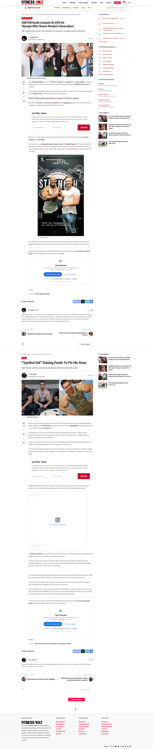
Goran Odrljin (33, 374)
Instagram (61, 278)
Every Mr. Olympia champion (105, 74)
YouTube (75, 278)
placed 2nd (67, 103)
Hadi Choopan (107, 61)
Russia (58, 643)
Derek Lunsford (107, 51)
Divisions (76, 7)
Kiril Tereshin (42, 643)
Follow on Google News (53, 274)
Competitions (66, 7)
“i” (73, 426)
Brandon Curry (58, 144)
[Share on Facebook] (24, 88)
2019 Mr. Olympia (27, 18)
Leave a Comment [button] (86, 344)
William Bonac (71, 144)
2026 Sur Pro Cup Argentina (111, 18)
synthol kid (68, 643)
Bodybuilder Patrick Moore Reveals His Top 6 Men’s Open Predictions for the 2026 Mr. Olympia (120, 126)
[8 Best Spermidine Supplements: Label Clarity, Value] (102, 144)
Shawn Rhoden (37, 82)
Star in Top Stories (70, 274)
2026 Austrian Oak (108, 23)
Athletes (57, 7)
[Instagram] (92, 660)
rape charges (80, 82)
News (89, 7)
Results (25, 713)
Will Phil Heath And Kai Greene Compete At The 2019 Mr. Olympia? (57, 98)
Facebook (55, 278)
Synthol (63, 643)
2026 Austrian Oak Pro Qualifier (112, 33)
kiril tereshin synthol (51, 643)
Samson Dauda (107, 54)
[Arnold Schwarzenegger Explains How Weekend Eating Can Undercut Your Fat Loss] (102, 135)
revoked (68, 82)
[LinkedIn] (92, 310)
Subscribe (83, 127)
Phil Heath (77, 84)
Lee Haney (41, 139)
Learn (83, 7)
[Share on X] (24, 92)
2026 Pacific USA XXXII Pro (111, 38)
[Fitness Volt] (32, 2)
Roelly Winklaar (47, 144)
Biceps (36, 643)
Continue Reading (76, 699)
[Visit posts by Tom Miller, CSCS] (24, 310)
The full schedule (102, 41)
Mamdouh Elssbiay (108, 64)
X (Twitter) (67, 278)
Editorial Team (33, 732)
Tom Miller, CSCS (34, 37)
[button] (117, 2)
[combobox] (117, 8)
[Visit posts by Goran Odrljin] (24, 660)
